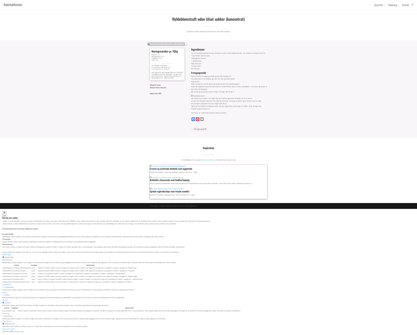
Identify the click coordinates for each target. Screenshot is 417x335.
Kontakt (405, 5)
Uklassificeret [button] (7, 321)
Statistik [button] (5, 300)
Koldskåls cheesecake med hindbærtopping (169, 180)
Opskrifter (378, 5)
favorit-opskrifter (207, 160)
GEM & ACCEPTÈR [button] (8, 329)
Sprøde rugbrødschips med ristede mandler (169, 191)
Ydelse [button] (4, 292)
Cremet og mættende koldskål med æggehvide (171, 168)
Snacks (159, 85)
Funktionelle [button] (6, 285)
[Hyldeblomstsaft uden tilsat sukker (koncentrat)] (166, 43)
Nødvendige (9, 257)
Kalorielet (163, 87)
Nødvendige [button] (6, 255)
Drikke (158, 87)
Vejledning (392, 5)
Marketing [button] (6, 313)
